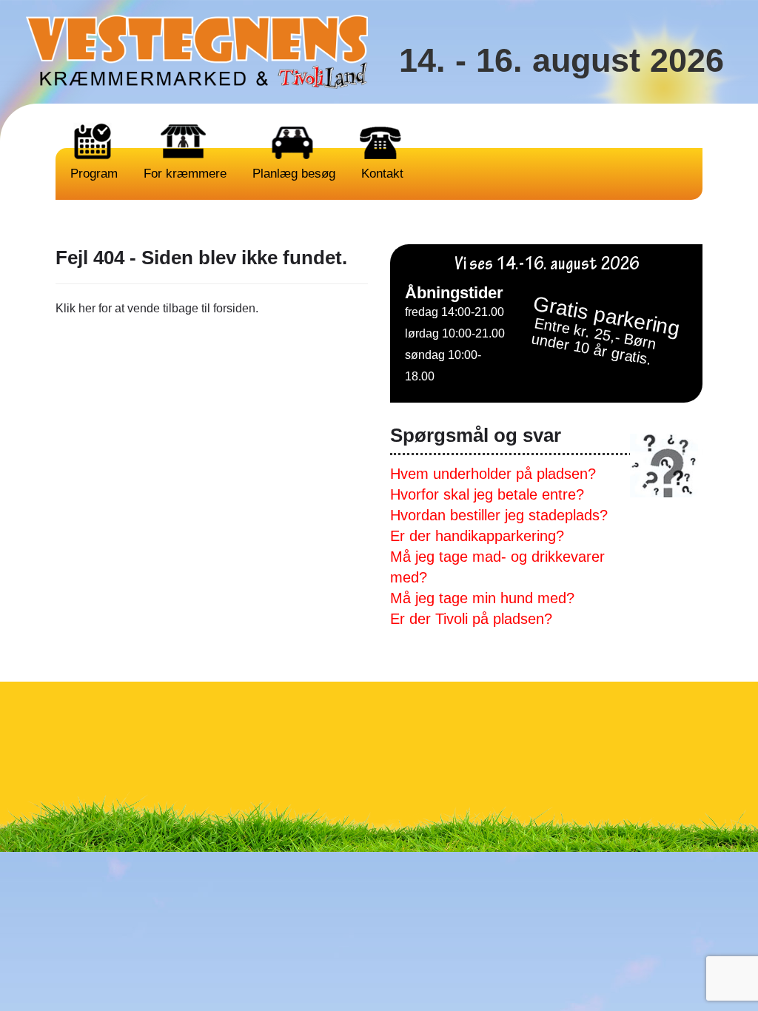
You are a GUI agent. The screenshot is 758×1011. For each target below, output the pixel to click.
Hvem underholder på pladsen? (493, 474)
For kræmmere (183, 174)
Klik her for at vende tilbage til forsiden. (157, 308)
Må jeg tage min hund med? (482, 598)
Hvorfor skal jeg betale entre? (487, 494)
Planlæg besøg (292, 174)
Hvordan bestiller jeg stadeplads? (499, 515)
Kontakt (380, 174)
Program (92, 174)
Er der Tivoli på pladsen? (471, 619)
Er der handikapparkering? (477, 536)
